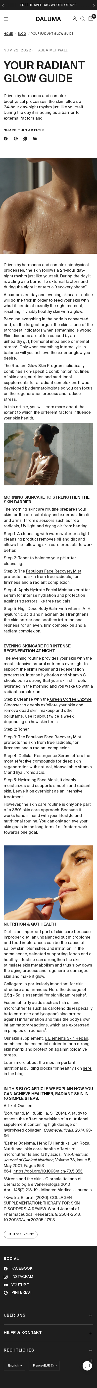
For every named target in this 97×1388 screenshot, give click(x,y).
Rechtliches (19, 1351)
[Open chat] (87, 1366)
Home (8, 33)
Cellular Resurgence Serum (44, 756)
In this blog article (26, 1089)
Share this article (24, 130)
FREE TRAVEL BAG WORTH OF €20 (48, 5)
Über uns (14, 1316)
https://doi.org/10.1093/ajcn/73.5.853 (48, 1172)
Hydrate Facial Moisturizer (55, 590)
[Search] (83, 19)
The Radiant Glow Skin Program (33, 366)
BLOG (22, 33)
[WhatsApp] (26, 139)
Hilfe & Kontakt (23, 1333)
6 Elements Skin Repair (66, 1039)
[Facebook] (7, 139)
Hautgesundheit (20, 1234)
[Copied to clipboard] (36, 139)
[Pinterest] (17, 139)
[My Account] (75, 19)
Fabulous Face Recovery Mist (53, 572)
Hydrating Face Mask (38, 780)
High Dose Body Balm (38, 609)
